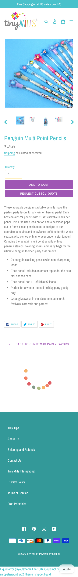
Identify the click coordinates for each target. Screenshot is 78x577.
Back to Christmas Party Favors (42, 344)
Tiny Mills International (21, 471)
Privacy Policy (16, 482)
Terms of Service (18, 493)
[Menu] (71, 21)
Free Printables (17, 503)
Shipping (9, 153)
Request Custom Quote (39, 193)
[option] (19, 120)
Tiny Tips (13, 428)
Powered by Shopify (49, 554)
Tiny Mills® (32, 554)
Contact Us (14, 460)
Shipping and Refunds (21, 449)
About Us (13, 438)
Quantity (10, 167)
